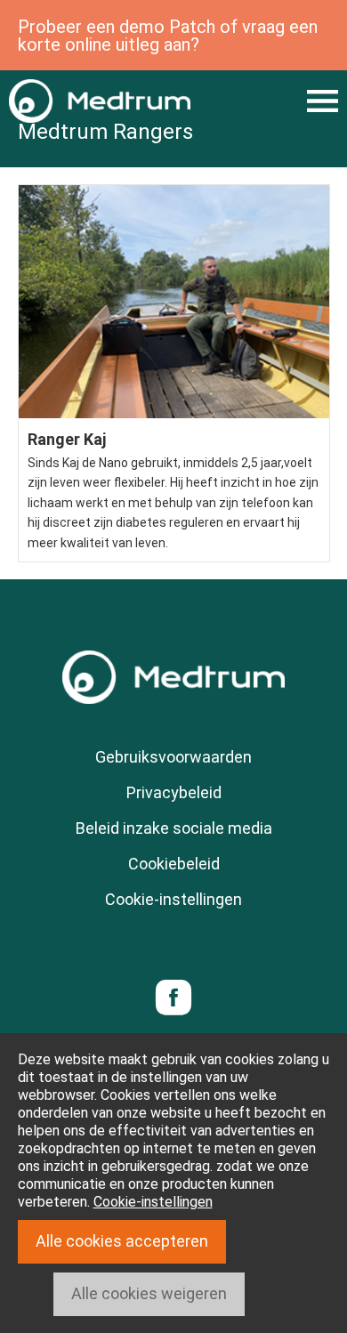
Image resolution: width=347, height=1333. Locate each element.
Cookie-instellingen (173, 899)
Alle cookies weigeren (149, 1293)
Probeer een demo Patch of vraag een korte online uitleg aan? (168, 35)
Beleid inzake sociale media (174, 828)
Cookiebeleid (174, 863)
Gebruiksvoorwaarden (173, 756)
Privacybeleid (174, 792)
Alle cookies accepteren (122, 1241)
